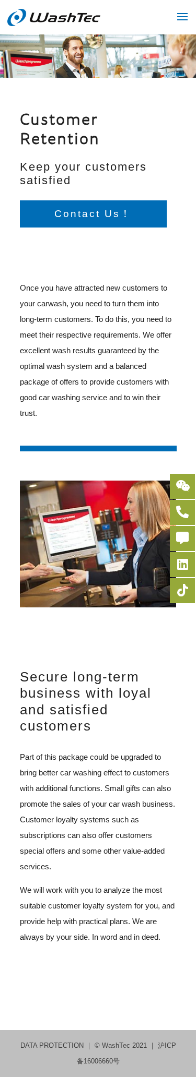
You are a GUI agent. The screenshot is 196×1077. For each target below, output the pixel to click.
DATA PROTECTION (53, 1045)
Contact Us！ (93, 213)
